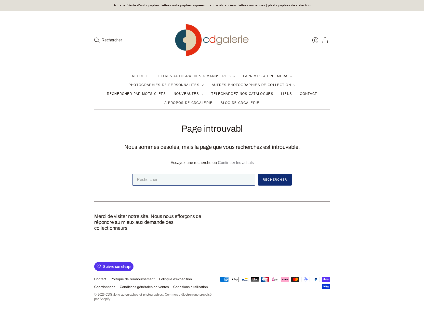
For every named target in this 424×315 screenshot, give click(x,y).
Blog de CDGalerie (240, 103)
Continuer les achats (236, 163)
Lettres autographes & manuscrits (193, 76)
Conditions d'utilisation (190, 287)
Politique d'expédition (175, 279)
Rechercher (275, 179)
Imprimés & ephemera (265, 76)
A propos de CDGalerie (188, 103)
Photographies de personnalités (164, 85)
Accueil (140, 76)
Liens (286, 94)
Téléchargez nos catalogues (242, 94)
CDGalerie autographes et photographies (134, 294)
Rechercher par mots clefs (136, 94)
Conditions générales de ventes (144, 287)
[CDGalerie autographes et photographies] (212, 40)
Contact (308, 94)
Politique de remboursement (133, 279)
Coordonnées (104, 287)
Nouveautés (186, 94)
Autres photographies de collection (251, 85)
